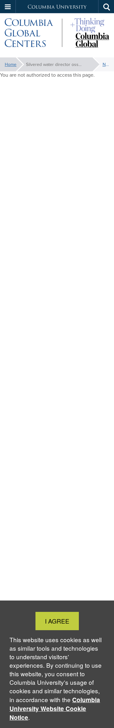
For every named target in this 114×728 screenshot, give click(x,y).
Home (10, 64)
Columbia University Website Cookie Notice (55, 708)
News (106, 64)
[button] (8, 6)
